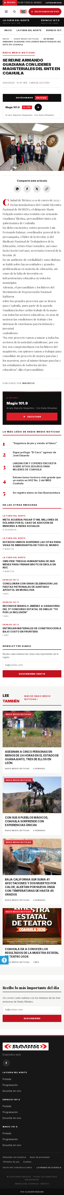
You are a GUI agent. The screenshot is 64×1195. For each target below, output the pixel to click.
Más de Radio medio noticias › (37, 697)
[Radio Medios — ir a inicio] (23, 11)
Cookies (27, 1162)
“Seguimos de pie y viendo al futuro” (35, 443)
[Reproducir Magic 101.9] (38, 107)
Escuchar (34, 416)
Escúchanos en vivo (47, 11)
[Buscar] (14, 11)
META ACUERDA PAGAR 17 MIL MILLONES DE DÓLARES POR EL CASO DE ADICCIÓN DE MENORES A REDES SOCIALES (30, 523)
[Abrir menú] (6, 11)
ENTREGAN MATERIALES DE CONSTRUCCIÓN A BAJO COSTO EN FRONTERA (32, 630)
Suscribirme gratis (32, 673)
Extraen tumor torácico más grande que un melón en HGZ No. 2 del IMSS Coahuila (37, 480)
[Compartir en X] (37, 189)
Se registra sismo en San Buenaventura (36, 492)
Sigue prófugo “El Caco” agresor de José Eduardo (34, 454)
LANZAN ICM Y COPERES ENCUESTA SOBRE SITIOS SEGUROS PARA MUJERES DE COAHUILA (34, 466)
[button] (4, 960)
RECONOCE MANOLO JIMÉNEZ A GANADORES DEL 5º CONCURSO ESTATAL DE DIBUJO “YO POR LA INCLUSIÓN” (31, 609)
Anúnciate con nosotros (14, 1157)
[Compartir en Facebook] (27, 189)
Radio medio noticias (26, 39)
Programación (10, 1085)
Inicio (8, 30)
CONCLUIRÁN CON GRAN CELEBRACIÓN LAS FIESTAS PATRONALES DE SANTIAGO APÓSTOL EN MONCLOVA (30, 586)
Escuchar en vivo (12, 1090)
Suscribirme (32, 1018)
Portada (7, 1079)
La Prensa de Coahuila (49, 1168)
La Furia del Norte (29, 30)
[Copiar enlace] (47, 189)
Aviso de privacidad (39, 1157)
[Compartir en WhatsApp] (17, 189)
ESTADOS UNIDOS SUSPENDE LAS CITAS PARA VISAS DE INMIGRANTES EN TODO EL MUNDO (32, 543)
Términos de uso (11, 1162)
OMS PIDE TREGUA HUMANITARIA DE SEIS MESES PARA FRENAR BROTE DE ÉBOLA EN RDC (29, 564)
